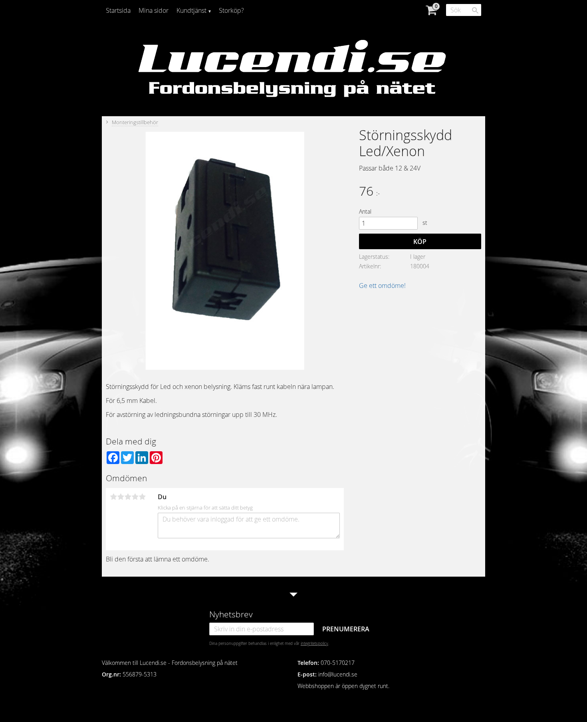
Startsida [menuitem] (118, 10)
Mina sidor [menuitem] (154, 10)
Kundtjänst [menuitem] (191, 10)
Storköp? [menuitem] (231, 10)
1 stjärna (113, 496)
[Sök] (475, 10)
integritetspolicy (314, 643)
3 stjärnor (127, 496)
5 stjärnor (142, 496)
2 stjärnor (120, 496)
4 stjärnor (135, 496)
